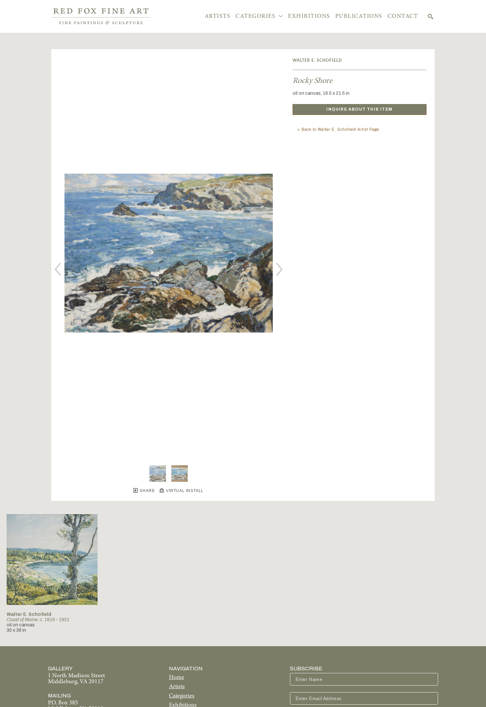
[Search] (430, 16)
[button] (259, 16)
